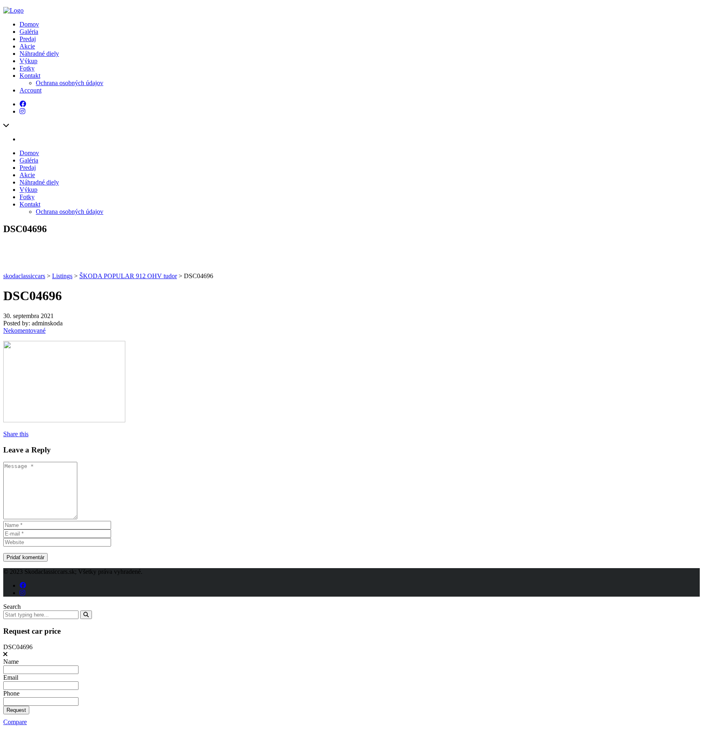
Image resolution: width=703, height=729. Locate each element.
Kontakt (30, 75)
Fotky (27, 68)
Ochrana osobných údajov (69, 82)
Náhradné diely (39, 53)
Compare (15, 721)
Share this (15, 433)
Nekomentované (24, 330)
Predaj (28, 38)
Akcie (27, 46)
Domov (29, 24)
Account (30, 90)
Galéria (29, 31)
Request (16, 710)
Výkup (28, 60)
